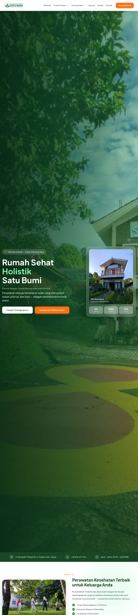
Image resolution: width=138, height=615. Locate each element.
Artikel (100, 5)
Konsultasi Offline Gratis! (52, 310)
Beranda (47, 5)
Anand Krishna (60, 5)
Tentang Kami (77, 5)
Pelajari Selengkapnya (17, 310)
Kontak (109, 5)
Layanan (91, 5)
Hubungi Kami (125, 5)
